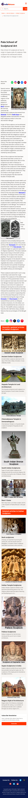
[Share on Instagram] (15, 82)
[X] (24, 780)
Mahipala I (22, 192)
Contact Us (6, 780)
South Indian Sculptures (11, 468)
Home (3, 13)
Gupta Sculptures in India (11, 666)
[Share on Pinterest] (25, 82)
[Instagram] (17, 784)
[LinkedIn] (14, 784)
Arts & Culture (10, 13)
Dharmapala (13, 299)
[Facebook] (20, 780)
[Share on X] (19, 82)
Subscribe (14, 723)
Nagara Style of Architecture (13, 701)
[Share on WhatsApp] (12, 82)
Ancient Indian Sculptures (12, 356)
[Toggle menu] (26, 3)
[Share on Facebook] (22, 82)
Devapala (4, 299)
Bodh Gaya (15, 114)
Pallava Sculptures (9, 632)
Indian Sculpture (20, 13)
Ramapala (12, 245)
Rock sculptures (8, 537)
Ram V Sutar (6, 500)
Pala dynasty (17, 247)
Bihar (2, 106)
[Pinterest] (10, 784)
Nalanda (3, 114)
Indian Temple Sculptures (11, 585)
